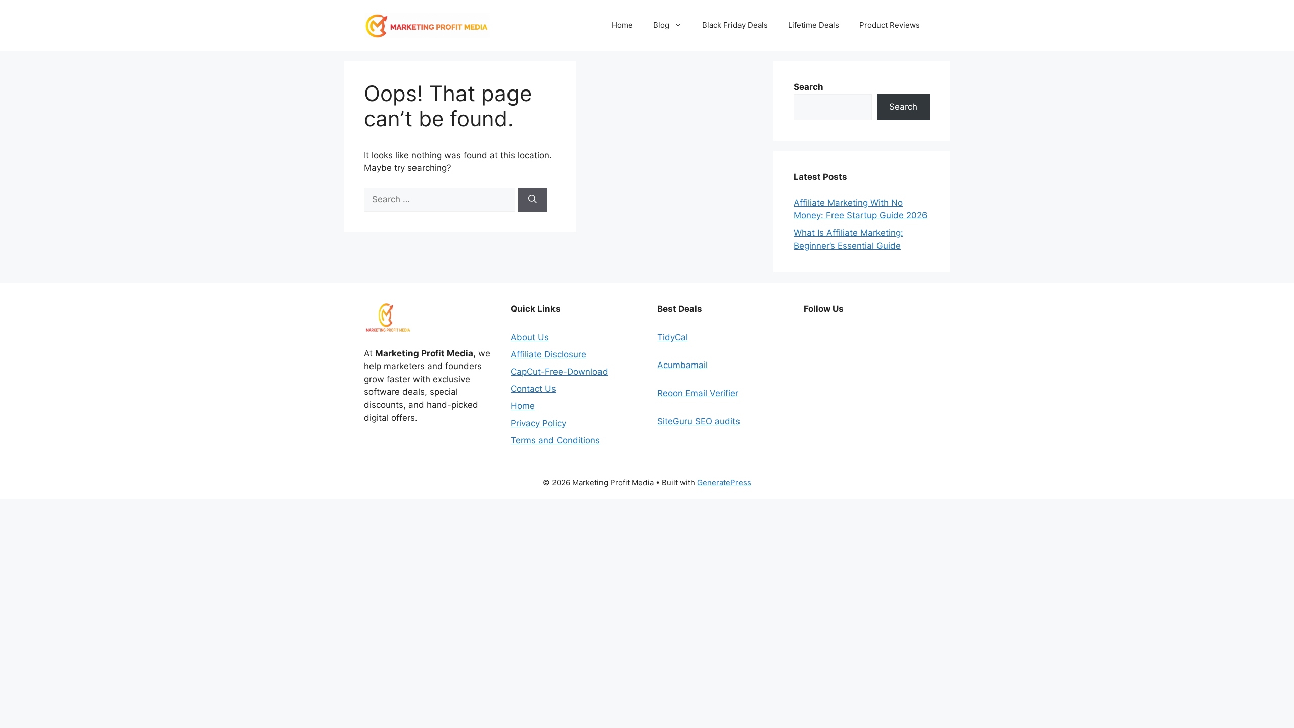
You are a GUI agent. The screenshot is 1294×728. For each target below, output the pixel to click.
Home (622, 25)
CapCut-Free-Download (559, 372)
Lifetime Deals (813, 25)
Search (903, 107)
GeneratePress (724, 482)
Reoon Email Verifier (697, 393)
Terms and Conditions (555, 440)
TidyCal (672, 337)
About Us (530, 337)
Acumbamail (682, 365)
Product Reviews (889, 25)
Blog (661, 25)
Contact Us (533, 389)
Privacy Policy (538, 423)
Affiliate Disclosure (548, 354)
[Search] (532, 200)
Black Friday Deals (735, 25)
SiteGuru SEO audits (698, 421)
